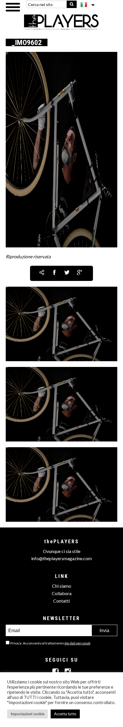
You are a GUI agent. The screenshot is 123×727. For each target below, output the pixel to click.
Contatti (61, 600)
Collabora (62, 593)
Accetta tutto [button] (65, 714)
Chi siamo (61, 586)
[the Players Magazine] (61, 21)
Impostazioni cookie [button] (27, 714)
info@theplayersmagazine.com (61, 558)
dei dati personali (77, 643)
